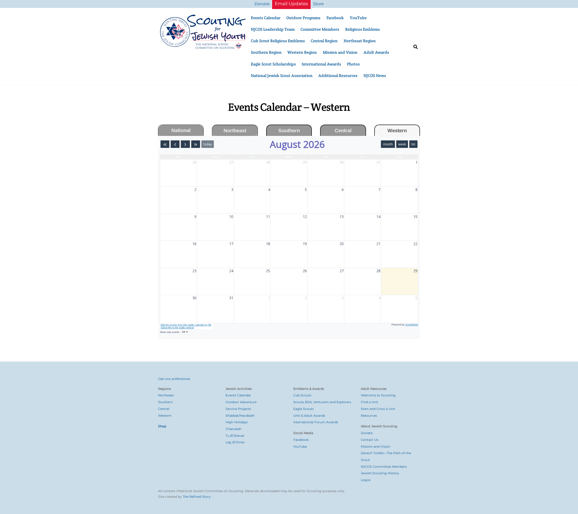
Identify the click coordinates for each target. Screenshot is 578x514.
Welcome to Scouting (378, 395)
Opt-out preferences (174, 379)
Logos (366, 480)
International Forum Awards (315, 422)
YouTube (358, 17)
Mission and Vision (340, 52)
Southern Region (266, 52)
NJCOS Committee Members (384, 467)
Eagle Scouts (303, 409)
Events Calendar (265, 17)
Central (163, 409)
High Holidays (237, 422)
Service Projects (238, 409)
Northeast (166, 395)
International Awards (321, 64)
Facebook (335, 17)
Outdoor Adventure (241, 402)
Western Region (302, 52)
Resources (369, 416)
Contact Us (369, 440)
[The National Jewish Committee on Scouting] (203, 47)
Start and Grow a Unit (378, 409)
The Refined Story (197, 497)
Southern (165, 402)
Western (164, 416)
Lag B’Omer (235, 442)
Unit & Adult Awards (309, 416)
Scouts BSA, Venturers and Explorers (322, 402)
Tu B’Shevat (235, 436)
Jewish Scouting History (380, 473)
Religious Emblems (362, 29)
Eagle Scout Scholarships (273, 64)
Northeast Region (360, 40)
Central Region (324, 40)
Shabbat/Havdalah (240, 416)
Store (318, 3)
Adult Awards (376, 52)
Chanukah (233, 429)
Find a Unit (369, 402)
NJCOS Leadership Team (273, 29)
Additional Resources (337, 75)
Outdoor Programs (303, 17)
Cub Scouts (302, 395)
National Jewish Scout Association (281, 75)
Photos (353, 64)
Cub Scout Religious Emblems (278, 40)
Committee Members (320, 29)
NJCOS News (375, 75)
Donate (262, 3)
